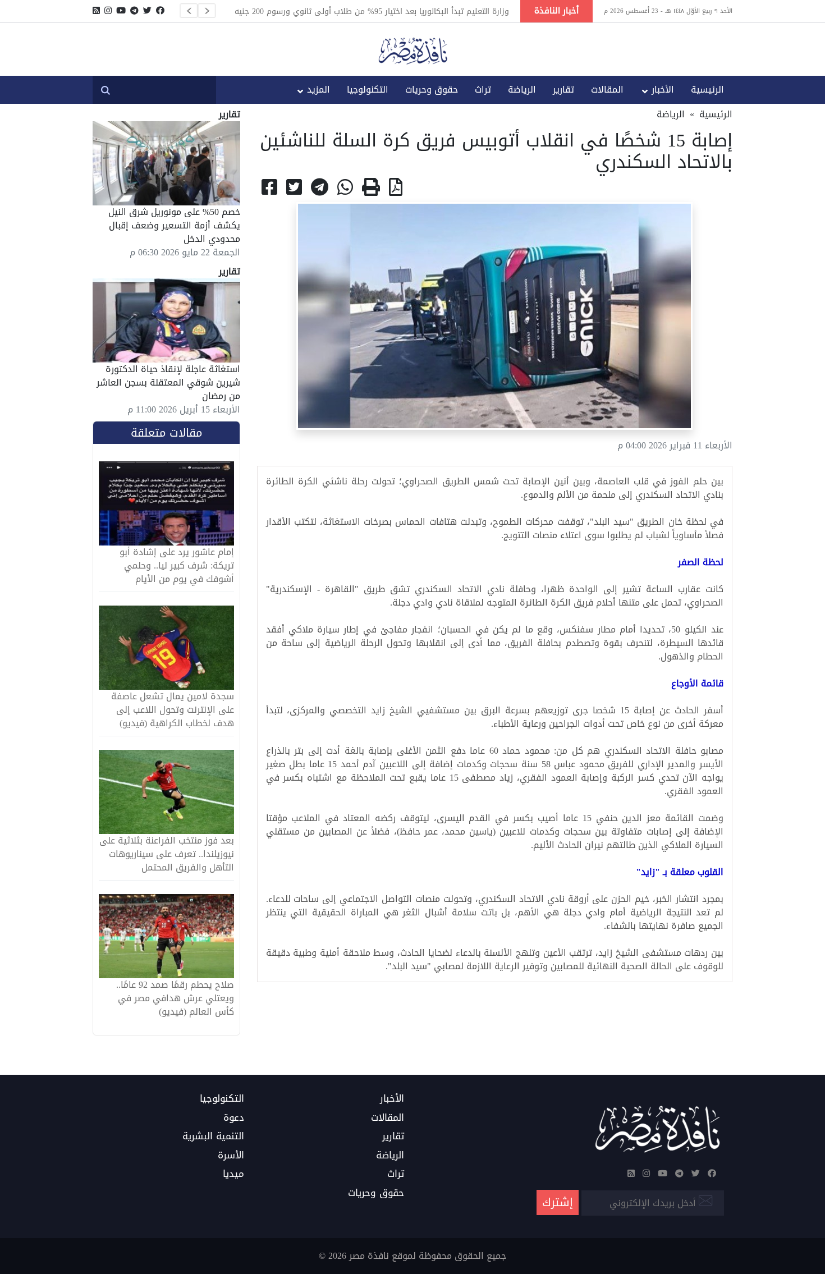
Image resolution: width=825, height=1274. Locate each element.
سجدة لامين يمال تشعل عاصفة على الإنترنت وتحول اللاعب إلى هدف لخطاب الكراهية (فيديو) (172, 710)
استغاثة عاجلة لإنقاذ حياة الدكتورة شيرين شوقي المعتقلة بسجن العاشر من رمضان (168, 382)
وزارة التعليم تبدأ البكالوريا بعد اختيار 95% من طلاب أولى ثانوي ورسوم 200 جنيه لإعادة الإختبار (372, 11)
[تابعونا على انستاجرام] (108, 11)
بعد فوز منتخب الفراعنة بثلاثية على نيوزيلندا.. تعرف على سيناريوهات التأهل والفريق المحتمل (166, 854)
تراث (483, 89)
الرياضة (522, 89)
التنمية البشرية (213, 1136)
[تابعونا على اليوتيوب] (121, 11)
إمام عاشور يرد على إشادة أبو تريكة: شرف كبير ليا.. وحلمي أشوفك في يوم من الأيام (177, 566)
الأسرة (231, 1155)
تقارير (563, 89)
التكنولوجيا (367, 89)
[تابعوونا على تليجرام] (134, 11)
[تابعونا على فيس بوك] (160, 11)
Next (207, 10)
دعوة (233, 1118)
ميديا (233, 1174)
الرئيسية (707, 89)
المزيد (318, 89)
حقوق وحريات (431, 89)
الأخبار (663, 89)
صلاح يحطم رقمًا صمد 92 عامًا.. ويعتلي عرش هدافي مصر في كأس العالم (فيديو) (175, 998)
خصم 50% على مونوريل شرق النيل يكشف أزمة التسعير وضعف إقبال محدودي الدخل (174, 225)
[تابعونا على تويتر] (147, 11)
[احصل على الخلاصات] (96, 11)
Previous (189, 10)
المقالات (607, 89)
